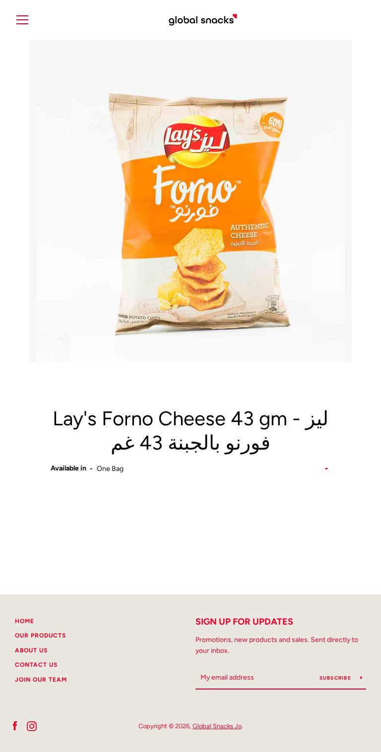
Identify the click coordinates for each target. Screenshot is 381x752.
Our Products (40, 635)
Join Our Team (41, 679)
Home (24, 621)
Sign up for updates (244, 621)
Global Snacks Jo (217, 726)
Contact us (36, 664)
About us (31, 650)
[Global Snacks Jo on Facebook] (15, 725)
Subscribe (336, 678)
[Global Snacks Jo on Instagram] (32, 725)
